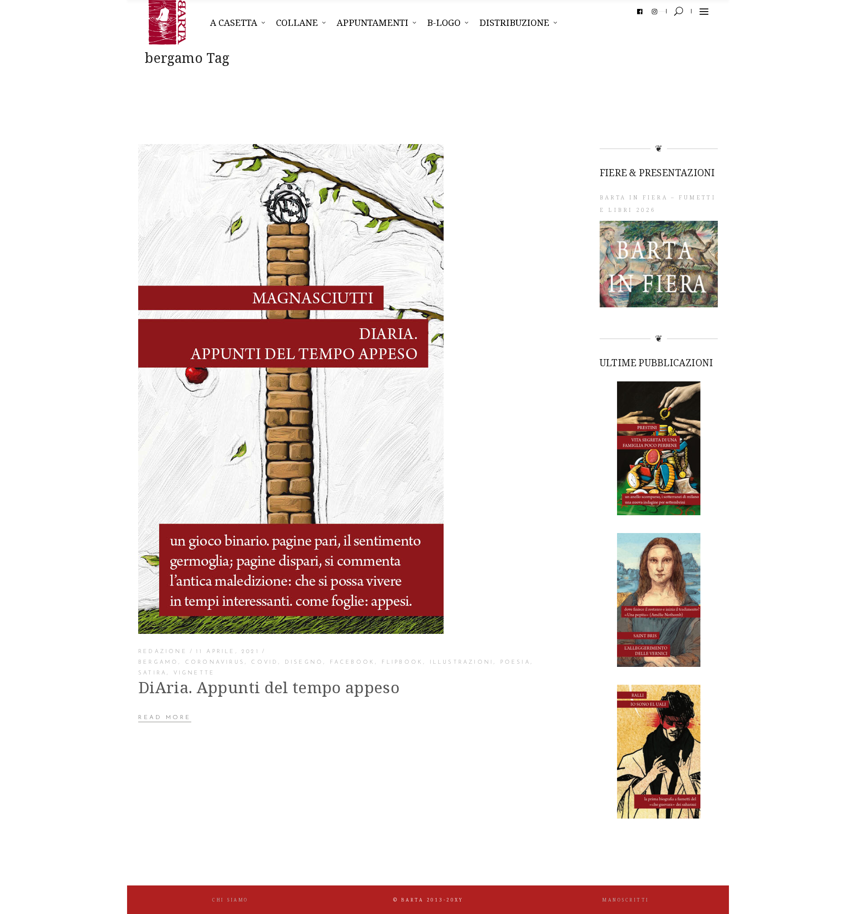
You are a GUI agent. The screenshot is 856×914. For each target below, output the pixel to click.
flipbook (403, 662)
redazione (162, 651)
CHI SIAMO (230, 900)
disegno (304, 662)
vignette (194, 673)
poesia (515, 662)
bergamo (158, 662)
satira (152, 673)
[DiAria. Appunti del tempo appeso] (291, 389)
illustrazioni (462, 662)
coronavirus (215, 662)
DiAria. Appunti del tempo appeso (268, 687)
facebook (352, 662)
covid (264, 662)
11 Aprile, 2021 (227, 651)
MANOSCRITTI (625, 900)
